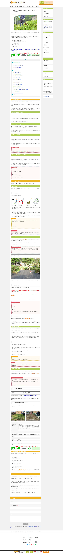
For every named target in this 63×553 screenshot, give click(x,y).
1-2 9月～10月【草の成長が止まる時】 (18, 65)
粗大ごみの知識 (46, 76)
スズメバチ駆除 (46, 40)
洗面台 (47, 25)
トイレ (49, 25)
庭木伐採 (45, 54)
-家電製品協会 (36, 541)
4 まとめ (14, 94)
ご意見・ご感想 (28, 6)
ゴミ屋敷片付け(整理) (46, 13)
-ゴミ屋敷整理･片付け (31, 537)
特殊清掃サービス (46, 16)
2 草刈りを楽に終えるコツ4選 (16, 70)
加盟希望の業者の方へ (46, 96)
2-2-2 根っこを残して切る (17, 79)
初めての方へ (11, 6)
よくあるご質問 (45, 65)
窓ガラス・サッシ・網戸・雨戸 (48, 26)
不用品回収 (45, 11)
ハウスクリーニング (47, 21)
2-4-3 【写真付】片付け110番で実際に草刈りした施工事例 (21, 89)
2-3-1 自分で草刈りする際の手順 (18, 84)
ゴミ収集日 (45, 73)
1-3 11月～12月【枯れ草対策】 (17, 67)
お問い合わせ (37, 6)
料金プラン (33, 6)
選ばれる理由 (16, 6)
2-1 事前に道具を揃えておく (17, 72)
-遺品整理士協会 (36, 542)
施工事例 (24, 6)
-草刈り (29, 542)
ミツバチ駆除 (46, 42)
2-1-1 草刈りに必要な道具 (17, 74)
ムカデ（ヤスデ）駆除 (46, 47)
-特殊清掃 (30, 539)
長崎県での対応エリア (46, 60)
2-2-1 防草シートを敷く (17, 77)
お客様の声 (20, 6)
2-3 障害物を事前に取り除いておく (18, 82)
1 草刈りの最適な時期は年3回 (16, 62)
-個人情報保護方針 (36, 537)
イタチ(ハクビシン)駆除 (46, 52)
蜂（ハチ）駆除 (45, 37)
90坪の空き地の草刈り (17, 91)
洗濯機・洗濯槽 (45, 27)
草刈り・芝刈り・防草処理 (47, 35)
